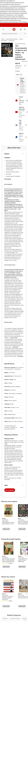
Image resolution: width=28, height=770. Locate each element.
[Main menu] (3, 29)
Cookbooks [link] (5, 618)
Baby (7, 8)
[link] (21, 61)
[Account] (20, 29)
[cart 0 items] (24, 29)
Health (9, 9)
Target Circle (17, 22)
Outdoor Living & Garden (10, 6)
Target (2, 39)
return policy (11, 478)
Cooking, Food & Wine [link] (15, 618)
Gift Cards (6, 15)
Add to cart (19, 74)
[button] (21, 61)
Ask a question (9, 490)
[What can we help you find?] (14, 33)
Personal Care (17, 8)
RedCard (11, 22)
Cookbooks (11, 40)
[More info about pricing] (25, 65)
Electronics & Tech (18, 11)
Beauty (11, 8)
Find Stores (24, 22)
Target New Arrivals (5, 1)
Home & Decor (11, 4)
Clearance (10, 17)
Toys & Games (9, 11)
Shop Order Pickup (6, 20)
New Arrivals (16, 17)
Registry (7, 22)
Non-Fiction (4, 40)
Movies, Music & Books (10, 13)
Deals (5, 17)
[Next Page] (26, 517)
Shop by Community (14, 15)
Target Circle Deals (18, 18)
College (6, 2)
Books (21, 39)
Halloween (11, 2)
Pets (6, 9)
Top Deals (10, 18)
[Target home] (14, 29)
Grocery (19, 6)
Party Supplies (21, 13)
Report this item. (22, 427)
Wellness (13, 9)
